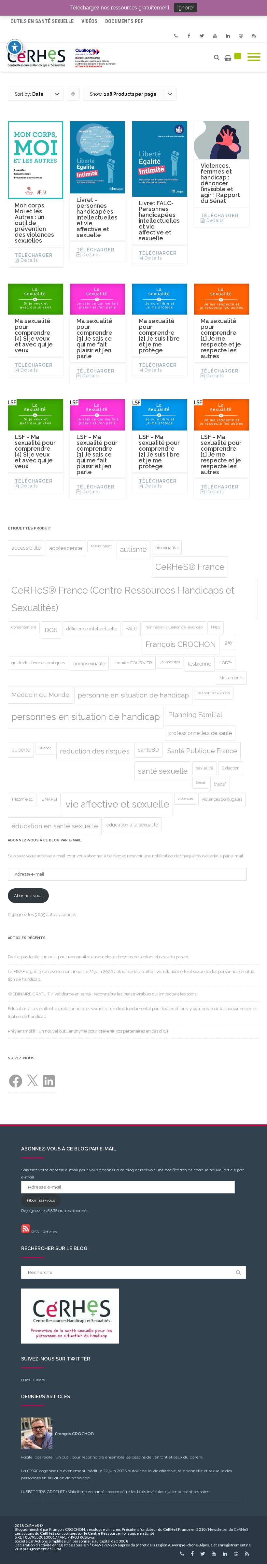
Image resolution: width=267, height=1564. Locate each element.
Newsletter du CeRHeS (228, 1529)
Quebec (45, 748)
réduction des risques (95, 751)
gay (228, 642)
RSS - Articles (43, 1231)
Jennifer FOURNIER (133, 662)
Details (29, 260)
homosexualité (89, 663)
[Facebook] (188, 36)
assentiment (101, 546)
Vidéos (89, 21)
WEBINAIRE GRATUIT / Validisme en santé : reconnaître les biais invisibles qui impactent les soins (102, 994)
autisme (133, 549)
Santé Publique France (202, 751)
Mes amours (231, 677)
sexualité (204, 768)
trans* (220, 784)
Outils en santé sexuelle (42, 21)
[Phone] (175, 36)
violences (185, 798)
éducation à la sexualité (132, 824)
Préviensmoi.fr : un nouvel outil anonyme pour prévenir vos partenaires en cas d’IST (88, 1031)
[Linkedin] (227, 36)
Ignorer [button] (185, 8)
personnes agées (213, 692)
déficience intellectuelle (91, 628)
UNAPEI (49, 799)
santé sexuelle (163, 771)
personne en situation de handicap (133, 695)
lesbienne (199, 664)
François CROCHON (181, 644)
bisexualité (166, 547)
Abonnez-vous (28, 895)
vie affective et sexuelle (117, 804)
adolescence (65, 548)
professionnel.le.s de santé (200, 733)
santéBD (148, 750)
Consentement (23, 627)
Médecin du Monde (40, 694)
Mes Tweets (33, 1379)
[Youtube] (214, 36)
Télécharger (34, 255)
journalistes (170, 662)
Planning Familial (195, 715)
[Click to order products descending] (73, 93)
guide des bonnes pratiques (38, 662)
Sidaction (231, 768)
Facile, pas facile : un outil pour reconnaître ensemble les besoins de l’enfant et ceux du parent (98, 956)
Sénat (200, 782)
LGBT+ (225, 662)
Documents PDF (124, 21)
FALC (131, 628)
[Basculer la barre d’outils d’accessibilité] (14, 47)
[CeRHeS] (63, 57)
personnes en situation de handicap (85, 717)
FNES (215, 627)
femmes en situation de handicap (174, 627)
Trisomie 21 (22, 799)
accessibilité (26, 548)
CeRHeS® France (190, 567)
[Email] (240, 36)
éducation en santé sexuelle (54, 826)
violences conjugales (222, 799)
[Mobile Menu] (253, 57)
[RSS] (253, 36)
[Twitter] (201, 36)
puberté (20, 750)
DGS (51, 630)
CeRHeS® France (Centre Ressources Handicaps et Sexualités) (122, 599)
